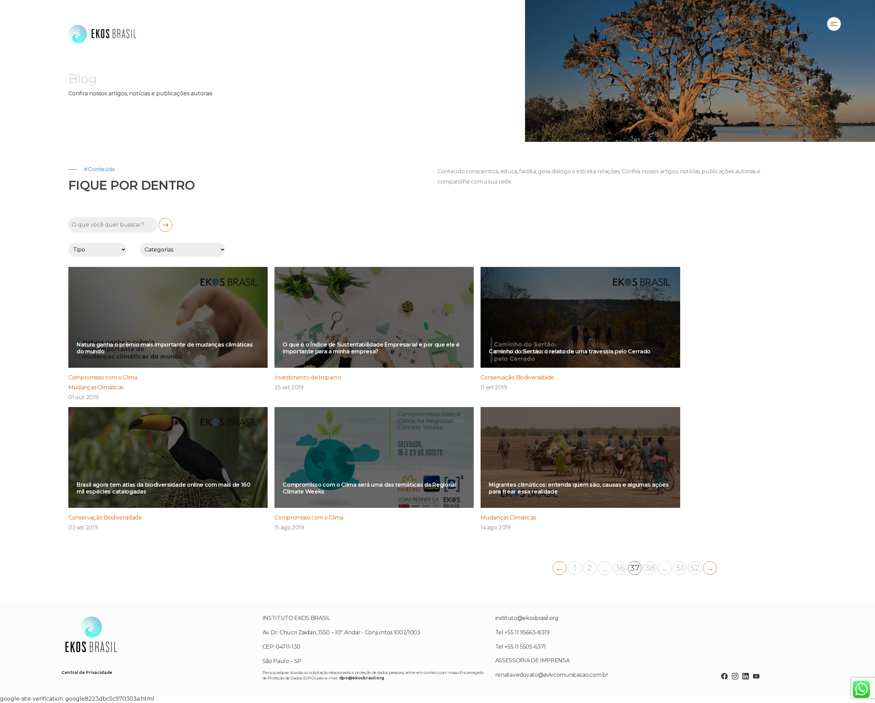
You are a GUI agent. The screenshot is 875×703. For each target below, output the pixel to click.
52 (695, 568)
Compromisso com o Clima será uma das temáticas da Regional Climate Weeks (369, 488)
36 (619, 568)
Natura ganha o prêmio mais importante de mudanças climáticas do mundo (165, 348)
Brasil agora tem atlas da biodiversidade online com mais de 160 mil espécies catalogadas (164, 488)
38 (650, 568)
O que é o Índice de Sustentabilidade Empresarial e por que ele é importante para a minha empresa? (371, 348)
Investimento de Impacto (307, 377)
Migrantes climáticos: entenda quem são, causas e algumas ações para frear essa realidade (579, 488)
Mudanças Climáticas (95, 387)
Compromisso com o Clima (102, 377)
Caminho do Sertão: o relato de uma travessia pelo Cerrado (569, 351)
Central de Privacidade (87, 672)
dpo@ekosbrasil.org (361, 677)
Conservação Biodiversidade (517, 377)
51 (680, 568)
